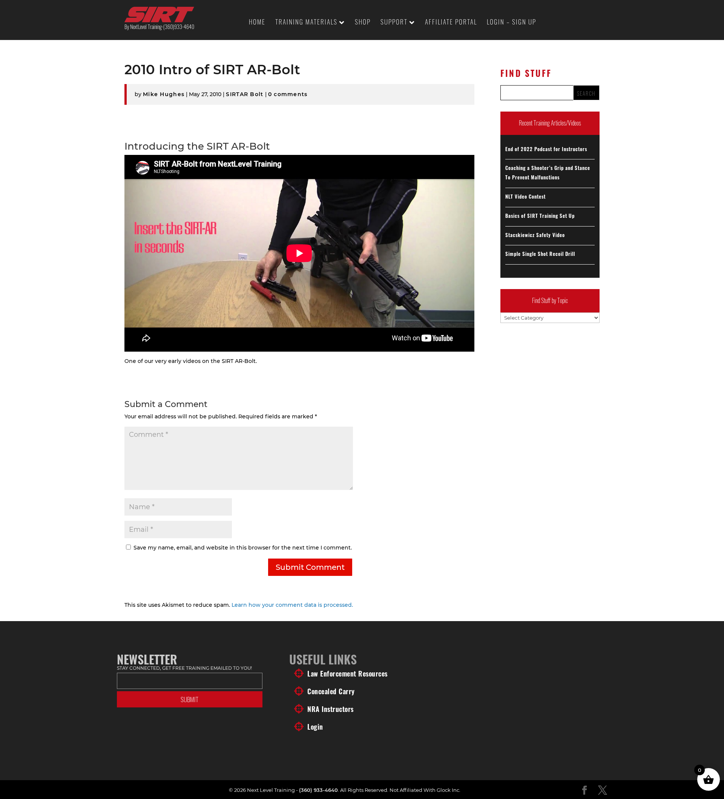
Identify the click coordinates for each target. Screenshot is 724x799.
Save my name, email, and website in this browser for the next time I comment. (242, 547)
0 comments (288, 94)
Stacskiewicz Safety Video (535, 235)
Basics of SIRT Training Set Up (540, 215)
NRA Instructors (330, 709)
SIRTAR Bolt (244, 94)
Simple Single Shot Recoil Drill (540, 253)
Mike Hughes (163, 94)
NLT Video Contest (525, 196)
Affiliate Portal (451, 22)
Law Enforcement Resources (347, 673)
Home (257, 22)
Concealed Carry (331, 691)
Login (315, 727)
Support (394, 22)
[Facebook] (584, 791)
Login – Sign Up (511, 22)
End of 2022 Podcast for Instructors (546, 149)
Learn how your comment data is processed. (292, 605)
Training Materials (306, 22)
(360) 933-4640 (318, 790)
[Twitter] (602, 791)
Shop (363, 22)
